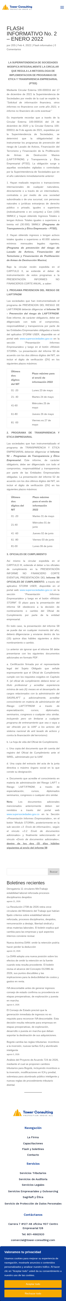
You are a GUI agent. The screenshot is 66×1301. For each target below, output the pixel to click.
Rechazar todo (33, 1293)
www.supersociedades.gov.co (36, 338)
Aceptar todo (33, 1284)
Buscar (54, 871)
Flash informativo (42, 45)
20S (13, 45)
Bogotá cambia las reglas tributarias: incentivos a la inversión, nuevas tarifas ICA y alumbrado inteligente (33, 1046)
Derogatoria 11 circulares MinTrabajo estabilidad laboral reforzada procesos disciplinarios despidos (28, 893)
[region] (33, 1273)
